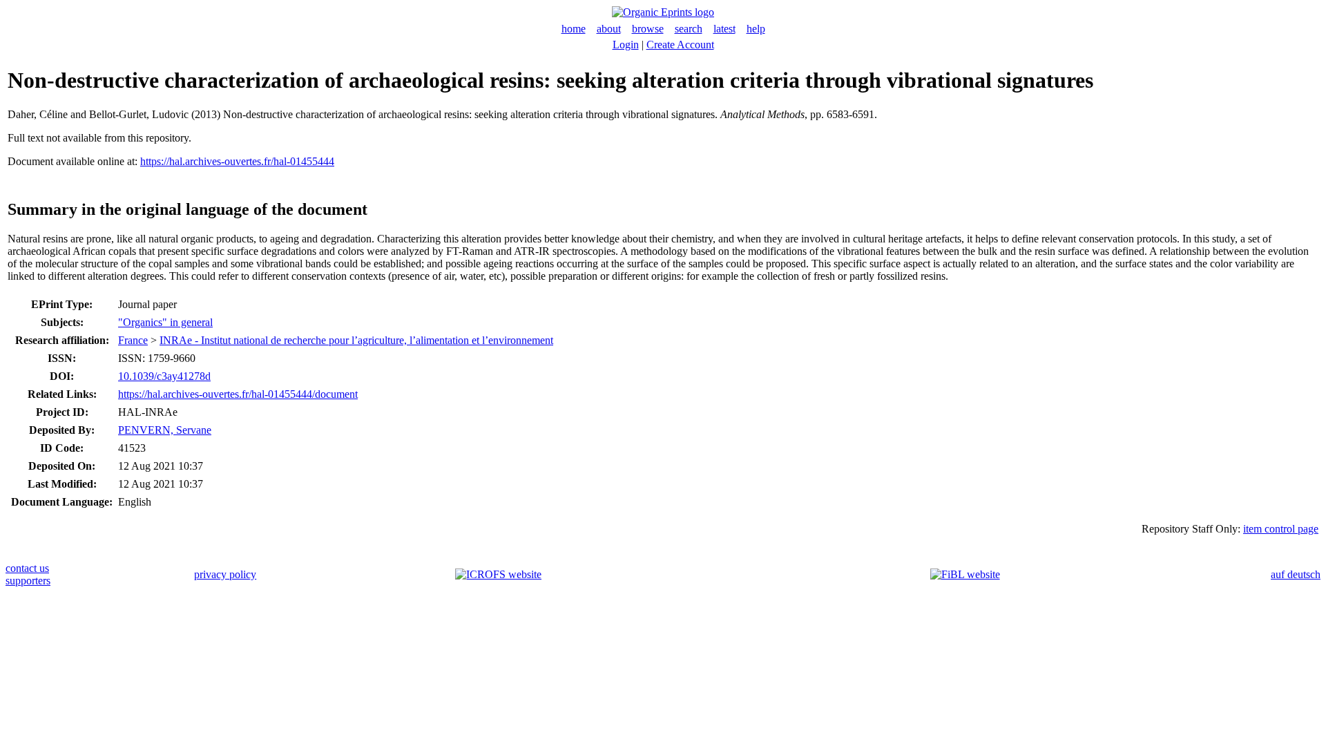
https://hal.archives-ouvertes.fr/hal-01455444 (237, 161)
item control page (1280, 529)
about (609, 29)
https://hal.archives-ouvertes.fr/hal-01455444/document (238, 394)
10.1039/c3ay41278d (164, 376)
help (756, 29)
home (573, 29)
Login (626, 44)
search (688, 29)
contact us (27, 568)
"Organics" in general (165, 322)
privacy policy (225, 574)
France (133, 340)
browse (648, 29)
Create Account (680, 44)
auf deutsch (1295, 574)
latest (724, 29)
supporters (28, 580)
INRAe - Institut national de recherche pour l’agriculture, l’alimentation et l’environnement (356, 340)
